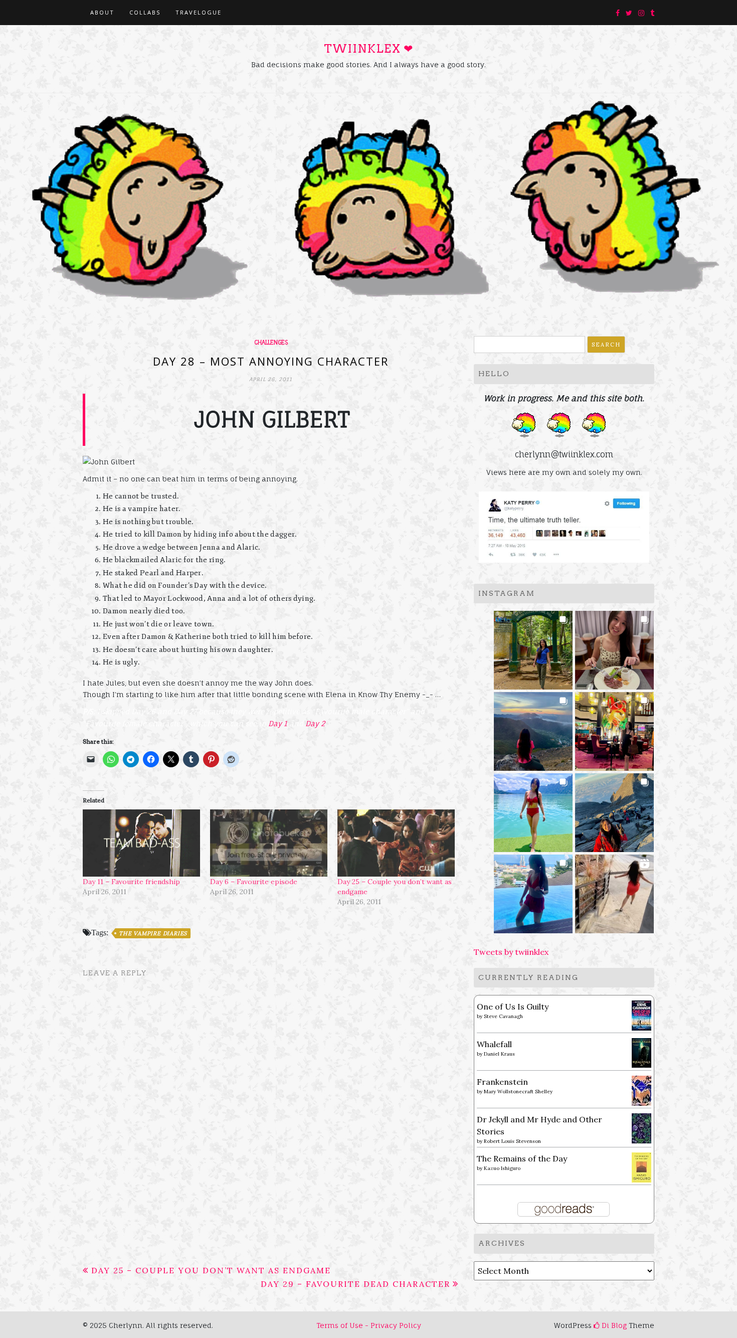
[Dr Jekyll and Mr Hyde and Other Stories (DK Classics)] (641, 1127)
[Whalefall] (641, 1052)
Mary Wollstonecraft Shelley (518, 1091)
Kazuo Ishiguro (502, 1168)
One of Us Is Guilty (512, 1006)
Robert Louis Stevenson (512, 1141)
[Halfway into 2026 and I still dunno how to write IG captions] (614, 728)
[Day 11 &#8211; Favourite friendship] (141, 843)
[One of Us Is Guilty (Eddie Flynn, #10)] (641, 1015)
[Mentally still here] (533, 891)
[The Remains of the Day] (641, 1166)
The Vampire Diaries (153, 933)
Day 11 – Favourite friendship (131, 881)
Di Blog (613, 1325)
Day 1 (277, 723)
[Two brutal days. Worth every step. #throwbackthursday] (614, 809)
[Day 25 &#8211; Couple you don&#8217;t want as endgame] (396, 843)
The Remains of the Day (522, 1158)
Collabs (144, 12)
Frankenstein (502, 1082)
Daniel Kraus (499, 1054)
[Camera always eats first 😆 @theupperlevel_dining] (614, 647)
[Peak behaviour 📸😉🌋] (533, 728)
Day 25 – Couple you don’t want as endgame (211, 1270)
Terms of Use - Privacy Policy (368, 1325)
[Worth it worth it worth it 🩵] (533, 809)
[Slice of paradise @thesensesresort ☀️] (614, 891)
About (102, 12)
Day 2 (315, 723)
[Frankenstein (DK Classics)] (641, 1090)
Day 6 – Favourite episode (253, 881)
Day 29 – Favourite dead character (355, 1284)
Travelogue (198, 12)
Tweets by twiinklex (511, 952)
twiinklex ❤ (368, 48)
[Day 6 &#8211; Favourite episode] (268, 843)
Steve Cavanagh (503, 1016)
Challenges (271, 342)
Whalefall (494, 1044)
